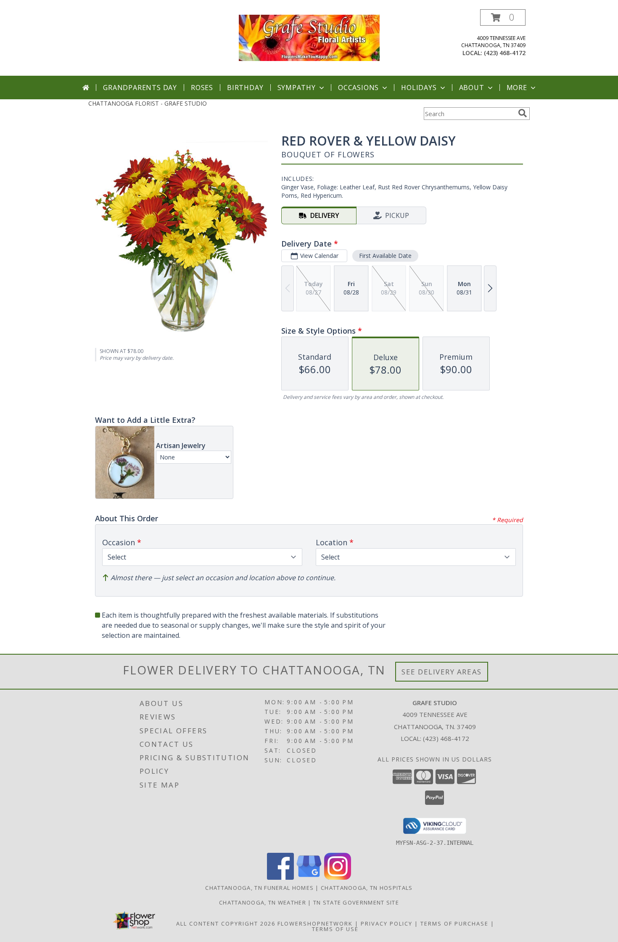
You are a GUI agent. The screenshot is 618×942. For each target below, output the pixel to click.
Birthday (245, 87)
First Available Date (385, 256)
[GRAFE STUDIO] (309, 37)
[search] (522, 113)
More (517, 87)
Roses (202, 87)
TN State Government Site (356, 902)
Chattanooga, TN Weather (262, 902)
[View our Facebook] (280, 877)
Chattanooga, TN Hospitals (367, 888)
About (471, 87)
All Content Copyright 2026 (225, 923)
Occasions (358, 87)
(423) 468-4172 (505, 53)
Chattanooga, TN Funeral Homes (259, 888)
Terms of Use (335, 929)
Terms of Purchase (454, 923)
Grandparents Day (140, 87)
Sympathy (296, 87)
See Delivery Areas (441, 672)
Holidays (418, 87)
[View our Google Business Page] (309, 877)
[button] (503, 17)
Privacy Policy (386, 923)
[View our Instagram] (337, 877)
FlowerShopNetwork (315, 923)
